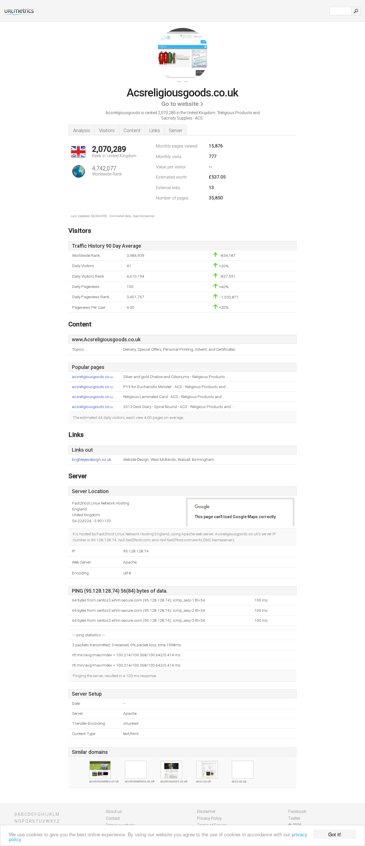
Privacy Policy (209, 818)
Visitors (107, 130)
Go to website (180, 103)
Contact (113, 818)
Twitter (294, 818)
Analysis (81, 130)
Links (154, 130)
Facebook (297, 811)
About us (114, 811)
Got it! (334, 834)
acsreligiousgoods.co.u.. (93, 377)
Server (175, 130)
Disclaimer (206, 811)
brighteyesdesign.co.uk (91, 459)
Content (132, 130)
